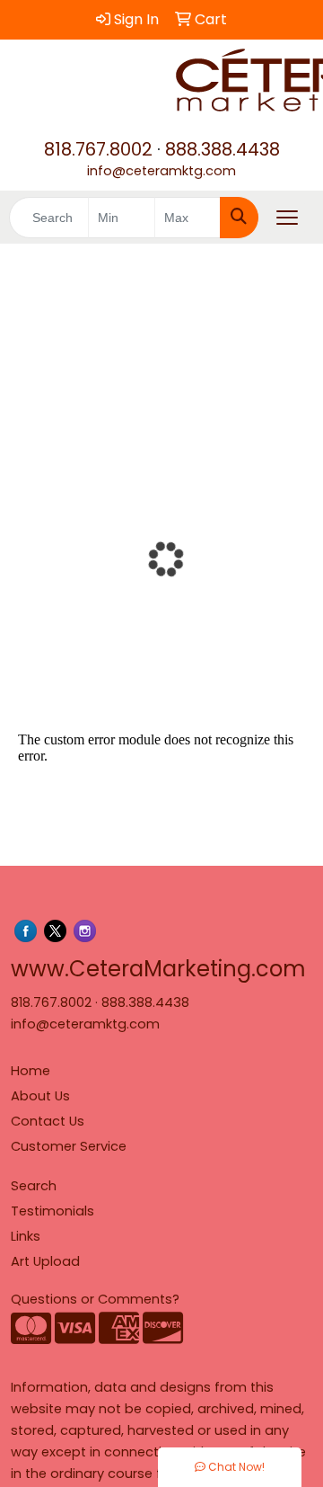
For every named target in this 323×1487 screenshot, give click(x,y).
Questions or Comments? (95, 1299)
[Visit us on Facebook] (25, 930)
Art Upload (45, 1261)
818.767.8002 (98, 149)
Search (34, 1186)
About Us (40, 1096)
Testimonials (52, 1211)
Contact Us (47, 1121)
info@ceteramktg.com (161, 171)
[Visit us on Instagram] (85, 930)
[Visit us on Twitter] (55, 930)
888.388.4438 (222, 149)
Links (25, 1236)
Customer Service (69, 1146)
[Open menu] (287, 218)
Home (30, 1071)
